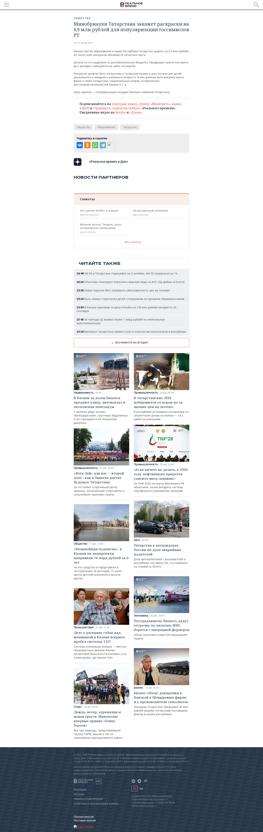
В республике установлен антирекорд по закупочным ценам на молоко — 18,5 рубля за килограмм (161, 408)
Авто (137, 540)
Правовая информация (88, 799)
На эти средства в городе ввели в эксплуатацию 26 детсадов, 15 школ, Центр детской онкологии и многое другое (101, 563)
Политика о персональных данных (96, 804)
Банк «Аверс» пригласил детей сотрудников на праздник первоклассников (130, 299)
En (141, 788)
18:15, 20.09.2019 (83, 43)
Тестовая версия (85, 820)
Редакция (80, 789)
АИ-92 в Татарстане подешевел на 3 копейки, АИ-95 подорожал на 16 (127, 273)
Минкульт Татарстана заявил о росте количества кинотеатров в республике (131, 331)
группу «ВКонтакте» (154, 104)
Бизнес (138, 687)
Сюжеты (87, 199)
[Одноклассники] (87, 145)
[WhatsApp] (95, 145)
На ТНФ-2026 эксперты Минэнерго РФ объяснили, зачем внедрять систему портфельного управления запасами (161, 480)
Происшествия (84, 627)
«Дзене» (136, 112)
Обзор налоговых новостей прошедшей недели (161, 629)
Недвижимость (84, 392)
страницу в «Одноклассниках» (117, 108)
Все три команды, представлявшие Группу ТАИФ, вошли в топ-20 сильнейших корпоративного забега (98, 724)
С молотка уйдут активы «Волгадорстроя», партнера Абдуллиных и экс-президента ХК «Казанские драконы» (101, 410)
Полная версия (84, 817)
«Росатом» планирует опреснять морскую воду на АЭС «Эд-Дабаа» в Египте (131, 282)
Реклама (79, 794)
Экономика (141, 615)
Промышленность (86, 467)
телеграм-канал (124, 104)
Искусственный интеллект (150, 212)
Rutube (120, 112)
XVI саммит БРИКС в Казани (99, 212)
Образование (106, 127)
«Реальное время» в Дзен (108, 161)
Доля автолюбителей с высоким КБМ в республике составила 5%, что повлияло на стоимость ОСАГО (161, 555)
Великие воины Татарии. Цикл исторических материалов (100, 228)
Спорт (78, 706)
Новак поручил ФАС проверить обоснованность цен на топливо (123, 290)
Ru (134, 788)
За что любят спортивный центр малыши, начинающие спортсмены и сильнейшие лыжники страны (99, 483)
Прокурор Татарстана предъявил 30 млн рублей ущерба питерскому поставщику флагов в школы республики (161, 703)
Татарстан (130, 127)
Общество (82, 18)
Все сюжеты (133, 242)
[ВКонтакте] (80, 145)
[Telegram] (103, 145)
